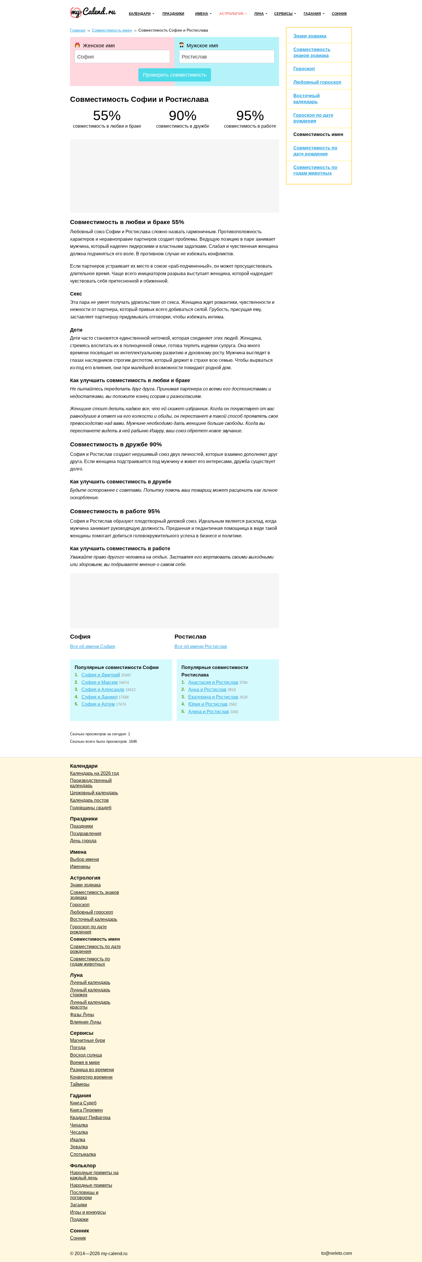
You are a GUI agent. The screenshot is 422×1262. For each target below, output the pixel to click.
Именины (80, 866)
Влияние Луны (85, 1022)
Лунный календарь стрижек (90, 992)
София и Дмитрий (101, 674)
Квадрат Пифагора (90, 1117)
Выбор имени (84, 859)
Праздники (173, 14)
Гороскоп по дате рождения (88, 929)
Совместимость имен (318, 134)
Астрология (231, 14)
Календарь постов (89, 800)
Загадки (78, 1204)
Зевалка (79, 1146)
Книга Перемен (86, 1110)
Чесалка (79, 1132)
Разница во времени (92, 1069)
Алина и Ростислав (208, 711)
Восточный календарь (93, 919)
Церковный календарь (94, 792)
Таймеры (80, 1084)
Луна (259, 14)
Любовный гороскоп (317, 82)
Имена (201, 14)
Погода (78, 1047)
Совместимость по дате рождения (95, 949)
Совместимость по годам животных (90, 961)
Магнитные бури (87, 1040)
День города (83, 840)
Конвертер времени (91, 1077)
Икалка (77, 1139)
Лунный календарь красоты (90, 1005)
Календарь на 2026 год (94, 773)
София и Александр (103, 689)
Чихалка (79, 1125)
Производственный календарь (91, 783)
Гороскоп (304, 68)
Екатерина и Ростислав (213, 697)
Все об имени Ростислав (201, 646)
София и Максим (100, 682)
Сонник (339, 14)
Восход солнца (86, 1055)
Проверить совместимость (174, 75)
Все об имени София (92, 646)
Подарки (79, 1219)
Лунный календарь (90, 982)
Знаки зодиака (309, 36)
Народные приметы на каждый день (94, 1175)
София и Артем (98, 704)
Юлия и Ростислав (208, 704)
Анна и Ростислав (207, 689)
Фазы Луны (82, 1014)
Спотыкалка (83, 1154)
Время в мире (85, 1062)
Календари (140, 14)
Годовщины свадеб (90, 807)
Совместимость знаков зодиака (94, 895)
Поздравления (85, 833)
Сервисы (283, 14)
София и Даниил (99, 697)
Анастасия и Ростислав (213, 682)
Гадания (312, 14)
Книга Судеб (83, 1102)
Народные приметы (91, 1185)
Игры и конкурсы (88, 1212)
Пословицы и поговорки (84, 1195)
